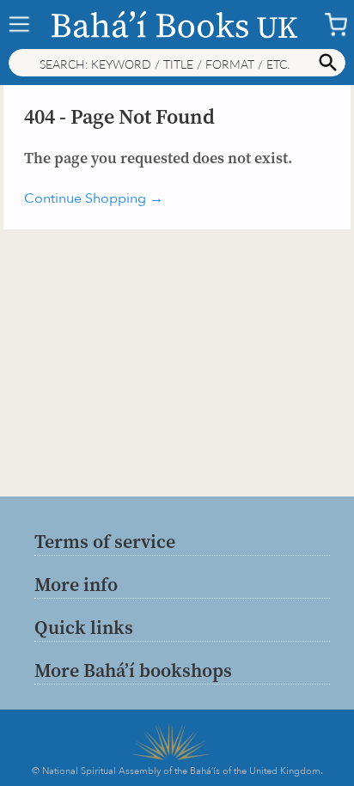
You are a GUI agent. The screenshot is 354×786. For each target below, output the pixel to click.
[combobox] (177, 62)
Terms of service (104, 541)
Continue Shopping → (93, 198)
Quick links (83, 627)
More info (76, 584)
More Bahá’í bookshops (133, 670)
